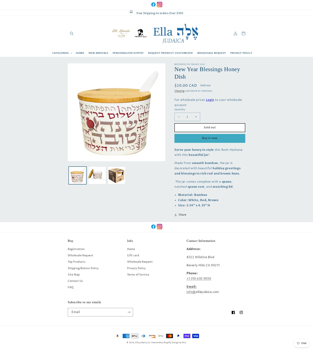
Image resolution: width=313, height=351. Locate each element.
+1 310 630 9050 (199, 279)
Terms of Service (138, 274)
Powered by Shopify (161, 342)
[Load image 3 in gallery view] (117, 175)
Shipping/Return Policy (83, 268)
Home (131, 249)
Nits (184, 342)
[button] (72, 33)
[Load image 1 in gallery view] (77, 175)
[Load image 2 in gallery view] (97, 175)
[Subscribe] (129, 312)
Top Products (76, 262)
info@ (191, 292)
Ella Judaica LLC (143, 342)
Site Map (74, 274)
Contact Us (75, 281)
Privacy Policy (136, 268)
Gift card (133, 255)
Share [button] (182, 215)
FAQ (71, 287)
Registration (76, 249)
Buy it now (210, 138)
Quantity (179, 109)
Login (210, 100)
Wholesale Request (80, 255)
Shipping (179, 91)
